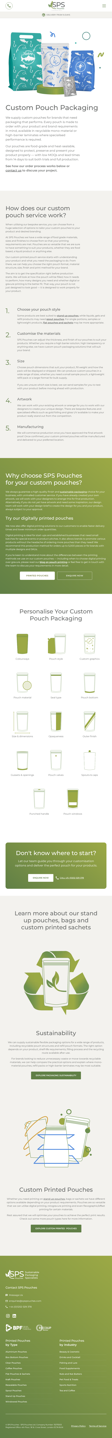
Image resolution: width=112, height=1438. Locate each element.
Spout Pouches (13, 1390)
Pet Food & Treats (69, 1379)
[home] (56, 6)
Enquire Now (74, 575)
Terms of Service (97, 1426)
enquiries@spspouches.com (25, 1301)
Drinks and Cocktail (70, 1357)
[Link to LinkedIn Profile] (14, 1316)
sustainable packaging (73, 491)
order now (64, 15)
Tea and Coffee (67, 1390)
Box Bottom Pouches (17, 1357)
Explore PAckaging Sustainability (56, 1075)
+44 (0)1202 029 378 (20, 1306)
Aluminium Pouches (16, 1351)
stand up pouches (54, 1199)
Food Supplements (70, 1368)
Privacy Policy (78, 1426)
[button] (103, 5)
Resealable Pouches (16, 1385)
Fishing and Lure (68, 1363)
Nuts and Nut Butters (71, 1374)
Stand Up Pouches (15, 1396)
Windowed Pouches (16, 1401)
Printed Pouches (37, 575)
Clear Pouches (13, 1363)
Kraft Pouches (13, 1379)
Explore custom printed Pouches (56, 1228)
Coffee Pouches (14, 1368)
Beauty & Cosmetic (69, 1351)
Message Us (16, 1295)
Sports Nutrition (68, 1385)
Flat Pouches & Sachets (18, 1374)
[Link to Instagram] (8, 1316)
